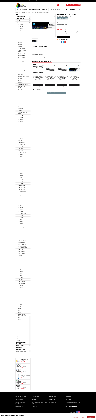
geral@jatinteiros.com (55, 0)
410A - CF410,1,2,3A (21, 165)
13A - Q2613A (20, 65)
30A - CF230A (20, 136)
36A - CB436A (20, 156)
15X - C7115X (20, 91)
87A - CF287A (20, 291)
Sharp (19, 334)
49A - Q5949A (20, 181)
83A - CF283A (20, 285)
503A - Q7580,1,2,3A (21, 187)
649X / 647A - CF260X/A (22, 240)
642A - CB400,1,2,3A (21, 227)
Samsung (19, 319)
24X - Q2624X (20, 117)
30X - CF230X (20, 138)
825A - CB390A (20, 279)
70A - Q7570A (20, 261)
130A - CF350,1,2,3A (21, 68)
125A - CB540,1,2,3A (21, 59)
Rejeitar (83, 417)
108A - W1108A (20, 46)
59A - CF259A (20, 215)
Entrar (72, 0)
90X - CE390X (20, 297)
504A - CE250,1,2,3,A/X (22, 189)
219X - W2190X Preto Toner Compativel (50, 78)
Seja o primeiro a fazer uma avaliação (57, 92)
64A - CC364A (20, 221)
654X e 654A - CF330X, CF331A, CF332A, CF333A (22, 247)
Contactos (45, 9)
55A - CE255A (20, 205)
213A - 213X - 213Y (21, 104)
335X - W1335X (20, 150)
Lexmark (19, 327)
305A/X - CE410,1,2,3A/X (22, 132)
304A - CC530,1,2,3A (21, 131)
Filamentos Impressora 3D (21, 353)
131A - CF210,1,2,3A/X (21, 70)
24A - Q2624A (20, 115)
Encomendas (51, 397)
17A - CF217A (20, 93)
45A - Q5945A (20, 179)
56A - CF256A (20, 209)
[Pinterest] (65, 42)
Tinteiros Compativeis (20, 16)
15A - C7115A (20, 89)
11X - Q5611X (20, 34)
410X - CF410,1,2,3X (21, 167)
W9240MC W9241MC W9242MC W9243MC (22, 315)
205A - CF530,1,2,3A (21, 100)
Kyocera (19, 325)
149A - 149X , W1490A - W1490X (22, 87)
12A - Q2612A (20, 36)
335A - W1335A (20, 148)
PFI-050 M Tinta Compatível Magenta (25, 370)
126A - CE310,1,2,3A (21, 61)
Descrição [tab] (34, 46)
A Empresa (34, 399)
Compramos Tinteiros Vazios (56, 9)
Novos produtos (20, 356)
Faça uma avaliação (63, 18)
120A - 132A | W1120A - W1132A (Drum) (23, 51)
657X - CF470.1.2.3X (21, 253)
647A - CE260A (20, 236)
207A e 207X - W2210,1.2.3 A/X (23, 102)
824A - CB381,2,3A (21, 277)
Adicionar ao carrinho (63, 37)
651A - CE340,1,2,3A (21, 242)
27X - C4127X (20, 127)
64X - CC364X (20, 223)
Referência (59, 16)
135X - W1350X (20, 74)
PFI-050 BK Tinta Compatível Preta (25, 381)
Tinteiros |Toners (23, 9)
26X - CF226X (20, 123)
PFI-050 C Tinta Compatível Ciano (25, 375)
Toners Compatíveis (20, 18)
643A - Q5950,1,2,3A (21, 229)
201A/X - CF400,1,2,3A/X (22, 95)
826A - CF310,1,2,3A (21, 281)
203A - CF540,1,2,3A (21, 97)
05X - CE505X (20, 26)
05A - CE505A (20, 24)
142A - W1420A (20, 82)
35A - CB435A (20, 154)
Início (17, 14)
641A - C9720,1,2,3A (21, 225)
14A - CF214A (20, 78)
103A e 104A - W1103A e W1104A (22, 40)
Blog (78, 9)
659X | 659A (20, 257)
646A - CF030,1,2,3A (21, 233)
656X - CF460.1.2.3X (21, 251)
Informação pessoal (52, 396)
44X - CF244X (20, 177)
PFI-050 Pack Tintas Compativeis (25, 359)
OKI (18, 321)
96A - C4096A (20, 304)
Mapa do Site (34, 406)
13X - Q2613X (20, 67)
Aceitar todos (90, 417)
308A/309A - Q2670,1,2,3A (22, 134)
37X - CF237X (20, 160)
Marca (66, 16)
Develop (19, 340)
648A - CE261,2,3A (21, 238)
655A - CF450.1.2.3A (21, 249)
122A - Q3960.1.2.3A (21, 55)
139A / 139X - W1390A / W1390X (23, 76)
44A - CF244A (20, 175)
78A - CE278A (20, 263)
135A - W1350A (20, 72)
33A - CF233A (20, 146)
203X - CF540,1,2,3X (21, 99)
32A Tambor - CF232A (22, 144)
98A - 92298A (20, 306)
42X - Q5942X (20, 171)
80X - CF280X (20, 271)
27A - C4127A (20, 125)
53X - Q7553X (20, 201)
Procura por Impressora (34, 9)
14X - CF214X (20, 80)
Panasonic (19, 336)
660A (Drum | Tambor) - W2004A (22, 260)
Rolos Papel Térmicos (20, 349)
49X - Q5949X (20, 183)
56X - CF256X (20, 211)
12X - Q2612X (20, 37)
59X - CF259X (20, 217)
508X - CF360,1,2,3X (21, 193)
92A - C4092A (20, 298)
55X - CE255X (20, 207)
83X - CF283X (20, 287)
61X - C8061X (20, 219)
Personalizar (76, 417)
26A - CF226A (20, 121)
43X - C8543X (20, 173)
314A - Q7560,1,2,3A (21, 142)
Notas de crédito (52, 399)
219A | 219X (20, 110)
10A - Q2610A (20, 30)
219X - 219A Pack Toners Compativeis (38, 78)
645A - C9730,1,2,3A (21, 231)
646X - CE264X (20, 234)
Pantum (19, 338)
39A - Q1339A (20, 164)
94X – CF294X (20, 302)
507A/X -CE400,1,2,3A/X (22, 191)
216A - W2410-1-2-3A (22, 108)
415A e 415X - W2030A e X (22, 169)
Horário (33, 400)
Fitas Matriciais (19, 347)
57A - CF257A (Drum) (22, 213)
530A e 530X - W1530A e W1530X (22, 203)
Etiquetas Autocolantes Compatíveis (21, 343)
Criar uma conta (77, 0)
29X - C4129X (20, 129)
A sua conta (52, 393)
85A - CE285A (20, 289)
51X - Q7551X (20, 197)
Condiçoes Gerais (35, 396)
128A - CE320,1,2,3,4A (21, 63)
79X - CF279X (20, 267)
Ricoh (19, 330)
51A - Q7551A (20, 195)
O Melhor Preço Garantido (37, 405)
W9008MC (20, 312)
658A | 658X (20, 255)
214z (19, 106)
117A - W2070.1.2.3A (21, 48)
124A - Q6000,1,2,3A (21, 57)
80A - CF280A (20, 269)
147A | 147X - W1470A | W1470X (23, 84)
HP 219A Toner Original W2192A (74, 78)
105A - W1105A (20, 42)
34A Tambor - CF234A (22, 152)
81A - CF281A (20, 273)
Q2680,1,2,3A (20, 310)
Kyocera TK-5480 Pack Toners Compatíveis (25, 386)
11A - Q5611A (20, 32)
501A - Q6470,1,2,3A (21, 185)
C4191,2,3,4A (20, 308)
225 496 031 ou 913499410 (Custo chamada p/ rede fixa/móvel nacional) (33, 0)
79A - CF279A (20, 265)
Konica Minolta (20, 329)
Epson (19, 323)
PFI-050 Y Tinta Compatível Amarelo (25, 365)
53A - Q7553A (20, 199)
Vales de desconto (52, 402)
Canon (19, 317)
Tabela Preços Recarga (69, 9)
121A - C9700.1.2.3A (21, 53)
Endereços (51, 400)
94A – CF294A (20, 300)
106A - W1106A (20, 44)
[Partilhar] (61, 42)
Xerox (19, 332)
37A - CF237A (20, 158)
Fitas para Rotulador (20, 345)
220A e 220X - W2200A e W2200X (22, 113)
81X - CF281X (20, 275)
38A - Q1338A (20, 162)
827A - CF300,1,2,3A (21, 283)
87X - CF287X (20, 293)
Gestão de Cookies (35, 408)
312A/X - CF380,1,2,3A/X (22, 140)
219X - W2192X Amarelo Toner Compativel (62, 78)
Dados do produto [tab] (43, 46)
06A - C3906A (20, 28)
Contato (68, 393)
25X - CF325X (20, 119)
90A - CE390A (20, 295)
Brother (19, 20)
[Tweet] (63, 42)
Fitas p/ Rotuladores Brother (21, 405)
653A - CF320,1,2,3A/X (22, 244)
